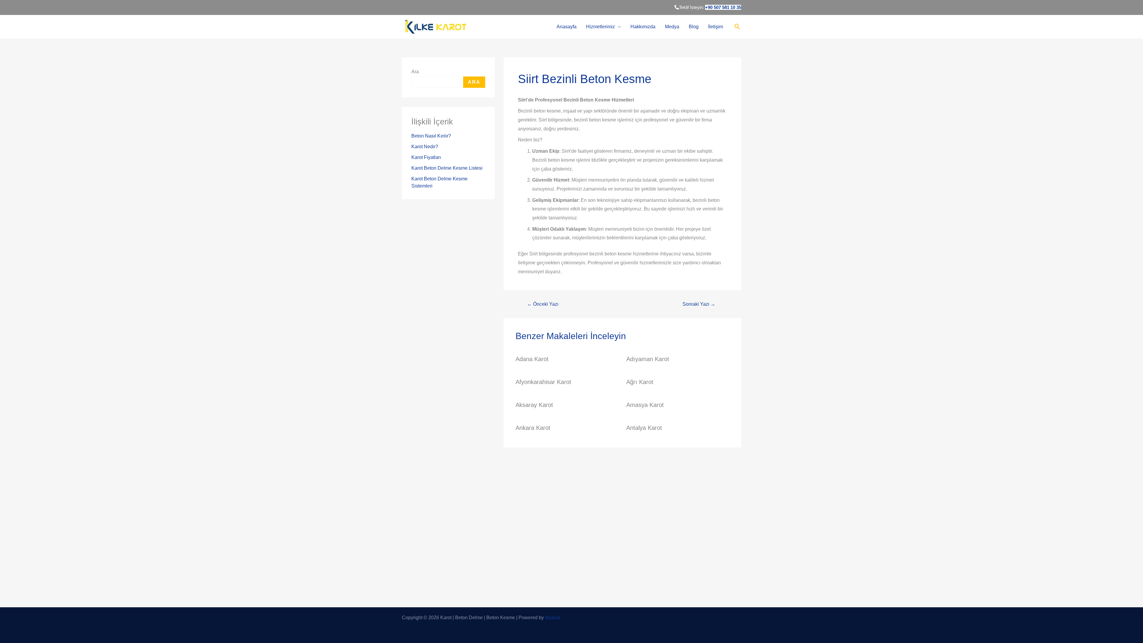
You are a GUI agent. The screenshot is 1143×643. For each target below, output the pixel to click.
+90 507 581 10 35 (723, 7)
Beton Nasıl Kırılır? (431, 135)
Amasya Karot (645, 405)
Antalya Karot (644, 427)
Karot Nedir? (424, 146)
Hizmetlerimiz (600, 26)
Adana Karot (532, 359)
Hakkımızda (642, 26)
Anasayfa (567, 26)
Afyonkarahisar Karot (543, 382)
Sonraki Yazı (699, 304)
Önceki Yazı (542, 304)
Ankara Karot (533, 427)
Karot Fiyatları (426, 157)
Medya (672, 26)
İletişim (715, 26)
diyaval (552, 617)
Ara (415, 71)
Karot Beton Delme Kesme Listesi (447, 168)
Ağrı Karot (639, 382)
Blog (694, 26)
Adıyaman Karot (647, 359)
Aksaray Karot (534, 405)
